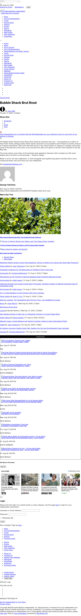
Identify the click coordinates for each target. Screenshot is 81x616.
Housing (3, 332)
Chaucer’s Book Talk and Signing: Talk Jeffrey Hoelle (20, 378)
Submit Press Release (12, 557)
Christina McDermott (19, 273)
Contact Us (8, 81)
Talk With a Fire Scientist (10, 414)
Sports (6, 28)
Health (2, 325)
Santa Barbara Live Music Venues (16, 51)
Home (6, 43)
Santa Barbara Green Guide (14, 73)
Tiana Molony (12, 304)
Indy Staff (11, 111)
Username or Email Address (10, 510)
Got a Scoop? (14, 13)
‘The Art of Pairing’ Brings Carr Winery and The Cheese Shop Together (22, 245)
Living (6, 21)
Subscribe (5, 13)
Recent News (9, 257)
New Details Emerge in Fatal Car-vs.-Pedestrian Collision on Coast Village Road (30, 314)
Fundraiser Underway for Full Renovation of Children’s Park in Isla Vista (26, 270)
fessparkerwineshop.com (12, 164)
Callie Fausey (17, 280)
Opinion (7, 25)
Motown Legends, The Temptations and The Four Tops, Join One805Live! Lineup (30, 300)
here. (20, 525)
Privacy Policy (5, 604)
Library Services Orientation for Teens (15, 366)
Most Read (8, 259)
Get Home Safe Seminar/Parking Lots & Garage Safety (21, 402)
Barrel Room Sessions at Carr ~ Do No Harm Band (20, 450)
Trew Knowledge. (20, 613)
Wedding (7, 71)
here (57, 505)
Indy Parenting (9, 34)
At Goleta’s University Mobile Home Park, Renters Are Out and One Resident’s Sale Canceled (34, 328)
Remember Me (7, 518)
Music (2, 304)
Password (3, 514)
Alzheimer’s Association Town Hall (14, 426)
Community (4, 273)
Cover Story (8, 550)
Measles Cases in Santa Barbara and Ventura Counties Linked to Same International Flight (33, 321)
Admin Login (8, 578)
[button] (10, 484)
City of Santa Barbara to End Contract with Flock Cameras (22, 293)
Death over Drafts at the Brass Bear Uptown (17, 390)
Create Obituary (10, 574)
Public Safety (5, 266)
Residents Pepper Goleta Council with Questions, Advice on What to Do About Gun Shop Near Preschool (39, 263)
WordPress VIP (42, 613)
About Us (7, 79)
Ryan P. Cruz (17, 296)
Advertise (7, 77)
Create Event (9, 83)
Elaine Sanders (18, 318)
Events (6, 27)
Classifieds (8, 36)
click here (3, 613)
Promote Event (9, 539)
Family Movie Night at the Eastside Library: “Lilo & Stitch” (22, 438)
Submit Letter (9, 576)
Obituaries (8, 30)
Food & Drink (9, 23)
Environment (5, 280)
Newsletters (19, 7)
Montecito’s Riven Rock (8, 307)
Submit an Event (6, 7)
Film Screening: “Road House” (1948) (15, 342)
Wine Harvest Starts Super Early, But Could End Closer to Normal (20, 237)
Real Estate (8, 32)
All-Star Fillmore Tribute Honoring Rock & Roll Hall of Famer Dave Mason (28, 354)
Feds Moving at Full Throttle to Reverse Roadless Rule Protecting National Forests (30, 277)
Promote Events (10, 565)
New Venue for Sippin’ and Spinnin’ (11, 253)
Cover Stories (9, 69)
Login (28, 7)
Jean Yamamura (19, 266)
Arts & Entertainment (12, 19)
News (6, 17)
